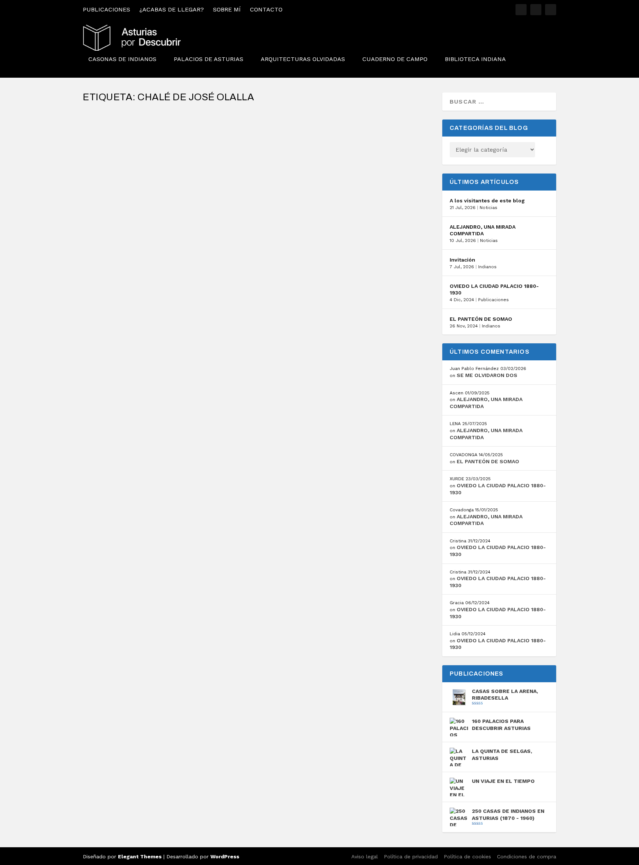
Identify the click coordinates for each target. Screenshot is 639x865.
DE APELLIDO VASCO (122, 118)
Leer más (109, 160)
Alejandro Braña (117, 130)
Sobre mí (227, 9)
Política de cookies (467, 856)
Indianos (487, 266)
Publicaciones (106, 9)
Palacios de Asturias (208, 59)
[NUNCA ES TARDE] (258, 189)
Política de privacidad (411, 856)
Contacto (266, 9)
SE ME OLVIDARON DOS (487, 375)
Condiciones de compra (526, 856)
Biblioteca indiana (475, 59)
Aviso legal (364, 856)
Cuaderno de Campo (394, 59)
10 (222, 216)
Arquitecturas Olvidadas (303, 59)
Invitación (462, 260)
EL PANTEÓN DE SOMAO (481, 319)
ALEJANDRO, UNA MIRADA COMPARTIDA (482, 230)
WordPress (224, 856)
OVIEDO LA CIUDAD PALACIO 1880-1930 (494, 289)
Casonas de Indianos (122, 59)
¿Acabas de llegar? (171, 9)
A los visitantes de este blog (487, 200)
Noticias (488, 207)
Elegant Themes (140, 856)
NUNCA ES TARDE (118, 205)
